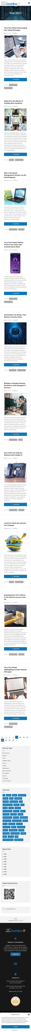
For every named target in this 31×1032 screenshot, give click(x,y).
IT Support (13, 814)
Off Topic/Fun (6, 773)
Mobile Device (24, 817)
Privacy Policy (15, 1030)
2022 (5, 864)
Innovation (16, 811)
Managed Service (7, 817)
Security (4, 776)
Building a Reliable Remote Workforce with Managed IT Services (15, 385)
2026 (5, 854)
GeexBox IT (15, 33)
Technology (21, 229)
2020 (5, 869)
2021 (5, 866)
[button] (29, 1014)
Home (15, 919)
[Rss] (17, 995)
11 (24, 737)
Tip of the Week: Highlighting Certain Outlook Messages (15, 669)
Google (5, 808)
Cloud (4, 758)
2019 (5, 871)
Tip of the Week (8, 301)
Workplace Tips (18, 839)
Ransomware (6, 827)
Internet (23, 811)
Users (4, 836)
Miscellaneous (6, 768)
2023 (5, 861)
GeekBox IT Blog (13, 84)
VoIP (17, 836)
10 (20, 737)
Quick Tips (19, 824)
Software (21, 830)
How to (4, 763)
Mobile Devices (6, 820)
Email (22, 804)
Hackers (11, 808)
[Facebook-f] (14, 995)
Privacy (5, 824)
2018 (5, 874)
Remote (14, 827)
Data (21, 801)
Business (11, 159)
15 (9, 740)
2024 (5, 859)
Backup (14, 795)
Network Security (17, 820)
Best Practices (22, 795)
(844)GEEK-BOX (11, 909)
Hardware (17, 808)
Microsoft (16, 817)
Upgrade (23, 833)
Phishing (25, 820)
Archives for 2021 (13, 920)
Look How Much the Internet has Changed (15, 524)
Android (8, 795)
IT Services (6, 814)
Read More (16, 79)
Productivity (11, 824)
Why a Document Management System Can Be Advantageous (15, 175)
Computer (5, 801)
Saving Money (21, 827)
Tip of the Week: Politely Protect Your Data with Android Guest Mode (13, 244)
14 (6, 740)
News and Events (7, 770)
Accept (15, 1026)
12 (27, 737)
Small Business (13, 830)
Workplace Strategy (8, 839)
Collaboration (18, 798)
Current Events (13, 801)
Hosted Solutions (7, 811)
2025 (5, 856)
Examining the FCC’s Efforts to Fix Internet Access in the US (15, 597)
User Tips (11, 836)
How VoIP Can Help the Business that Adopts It (13, 454)
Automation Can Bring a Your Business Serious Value (15, 316)
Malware (20, 814)
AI (3, 795)
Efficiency (16, 804)
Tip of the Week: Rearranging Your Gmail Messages (15, 29)
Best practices (13, 370)
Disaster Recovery (7, 804)
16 (13, 740)
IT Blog (20, 439)
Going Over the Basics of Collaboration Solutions (13, 102)
